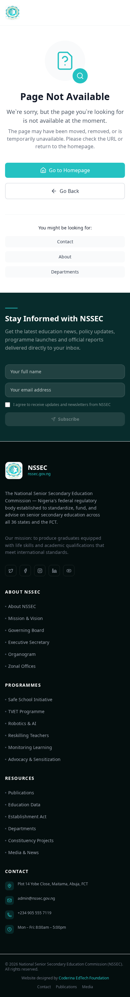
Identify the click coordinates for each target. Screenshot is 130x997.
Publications (21, 793)
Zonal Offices (22, 666)
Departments (65, 272)
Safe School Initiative (30, 699)
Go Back (69, 191)
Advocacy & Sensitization (34, 759)
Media (87, 986)
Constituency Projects (31, 840)
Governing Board (26, 630)
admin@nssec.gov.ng (36, 898)
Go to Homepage (69, 170)
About (65, 257)
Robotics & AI (22, 723)
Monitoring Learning (30, 747)
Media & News (23, 852)
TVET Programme (26, 711)
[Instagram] (39, 570)
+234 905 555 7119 (34, 912)
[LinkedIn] (54, 570)
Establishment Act (27, 817)
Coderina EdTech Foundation (84, 978)
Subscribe (68, 419)
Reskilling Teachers (28, 735)
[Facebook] (25, 570)
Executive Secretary (28, 642)
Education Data (24, 805)
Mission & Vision (25, 618)
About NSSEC (22, 606)
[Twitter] (10, 570)
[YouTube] (68, 570)
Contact (65, 242)
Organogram (22, 654)
